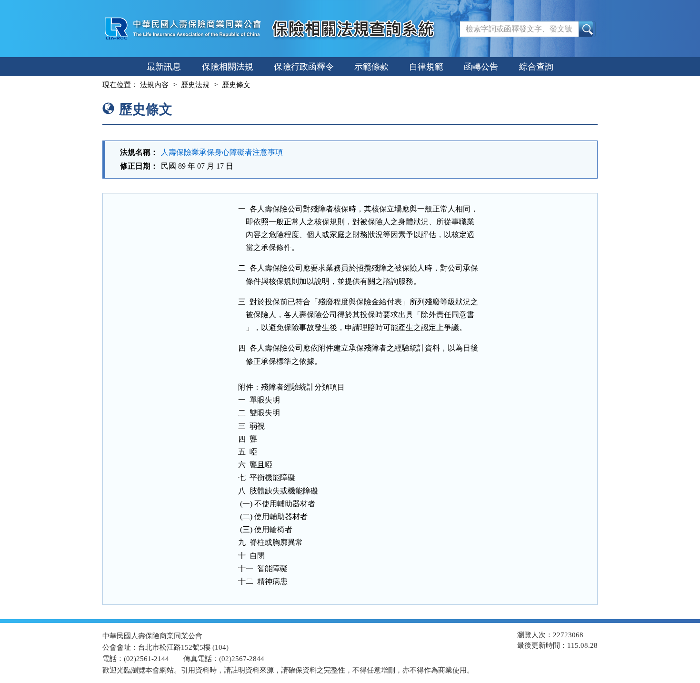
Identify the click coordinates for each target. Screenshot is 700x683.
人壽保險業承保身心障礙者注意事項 (222, 152)
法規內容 (154, 85)
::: (94, 85)
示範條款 (371, 66)
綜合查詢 (536, 66)
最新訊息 (164, 66)
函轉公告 (481, 66)
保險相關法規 (227, 66)
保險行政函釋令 (304, 66)
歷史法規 (195, 85)
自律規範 (426, 66)
